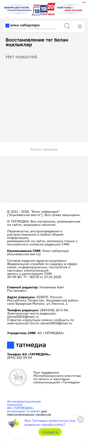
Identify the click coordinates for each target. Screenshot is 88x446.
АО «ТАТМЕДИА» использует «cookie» (23, 409)
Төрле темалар (44, 149)
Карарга (50, 432)
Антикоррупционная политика (24, 403)
